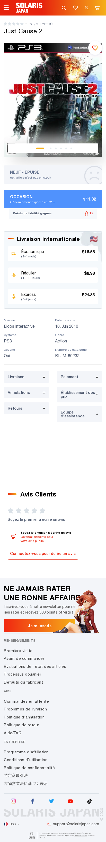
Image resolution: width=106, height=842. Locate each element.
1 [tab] (40, 148)
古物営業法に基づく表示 (26, 783)
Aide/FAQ (13, 733)
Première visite (18, 650)
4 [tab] (61, 148)
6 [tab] (71, 148)
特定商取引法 (16, 775)
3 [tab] (55, 148)
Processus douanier (22, 674)
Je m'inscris (39, 625)
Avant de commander (24, 658)
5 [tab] (66, 148)
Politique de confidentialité (29, 768)
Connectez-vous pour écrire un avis (43, 553)
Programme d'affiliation (26, 752)
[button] (13, 24)
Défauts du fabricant (23, 682)
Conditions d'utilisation (25, 759)
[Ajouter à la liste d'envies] (95, 48)
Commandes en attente (26, 701)
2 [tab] (50, 148)
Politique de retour (21, 725)
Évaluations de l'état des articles (35, 666)
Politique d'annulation (24, 717)
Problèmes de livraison (25, 709)
